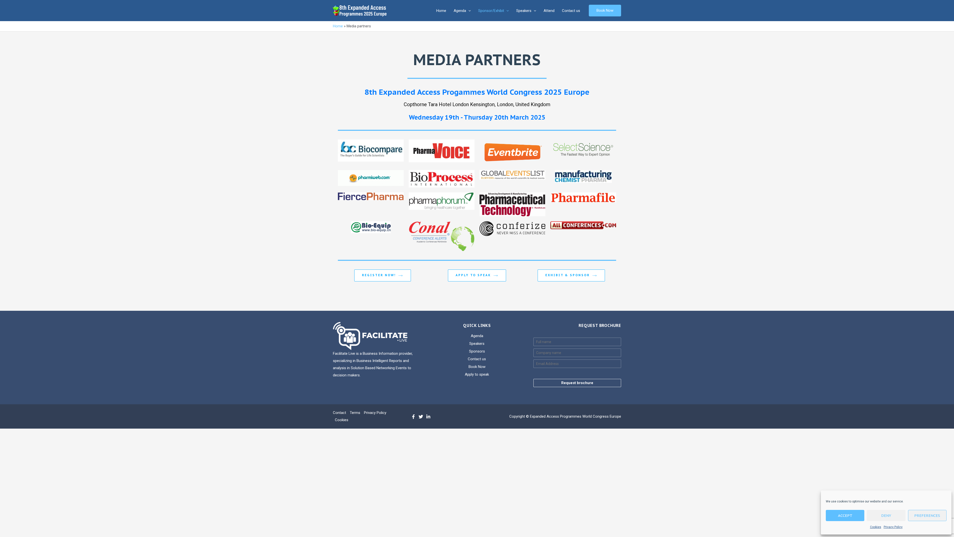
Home (441, 10)
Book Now (477, 366)
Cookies (875, 527)
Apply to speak (474, 275)
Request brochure (577, 383)
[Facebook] (413, 416)
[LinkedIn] (428, 416)
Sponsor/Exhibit (491, 10)
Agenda (460, 10)
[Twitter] (421, 416)
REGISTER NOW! (379, 275)
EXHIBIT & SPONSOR (568, 275)
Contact (339, 412)
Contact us (571, 10)
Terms (355, 412)
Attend (549, 10)
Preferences (927, 515)
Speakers (523, 10)
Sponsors (477, 351)
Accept (845, 515)
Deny (886, 515)
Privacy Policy (893, 527)
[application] (468, 10)
